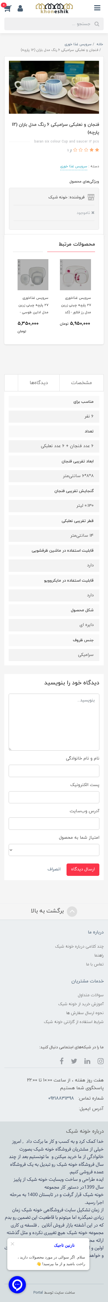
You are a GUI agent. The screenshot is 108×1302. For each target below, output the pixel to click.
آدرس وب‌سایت (84, 811)
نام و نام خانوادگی (82, 759)
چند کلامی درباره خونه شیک (79, 946)
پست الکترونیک (84, 785)
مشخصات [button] (81, 382)
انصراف (54, 869)
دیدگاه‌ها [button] (39, 382)
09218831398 (61, 1098)
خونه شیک (67, 1164)
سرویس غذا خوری (73, 166)
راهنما (99, 955)
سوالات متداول (91, 995)
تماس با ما (95, 964)
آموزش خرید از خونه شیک (81, 1004)
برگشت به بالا (48, 911)
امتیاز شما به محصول (79, 838)
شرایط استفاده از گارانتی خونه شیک (74, 1022)
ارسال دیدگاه (83, 869)
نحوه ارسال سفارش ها (85, 1013)
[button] (11, 8)
